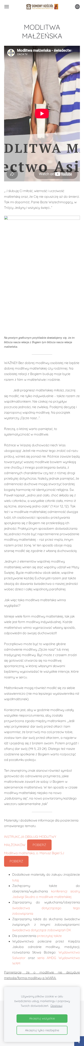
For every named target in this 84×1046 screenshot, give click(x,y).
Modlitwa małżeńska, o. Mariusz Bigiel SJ (34, 853)
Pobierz (39, 845)
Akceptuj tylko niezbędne (42, 1030)
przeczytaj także (49, 936)
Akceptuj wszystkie (42, 1018)
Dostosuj (57, 1006)
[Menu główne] (6, 6)
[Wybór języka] (77, 6)
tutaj (15, 880)
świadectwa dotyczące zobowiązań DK (41, 930)
